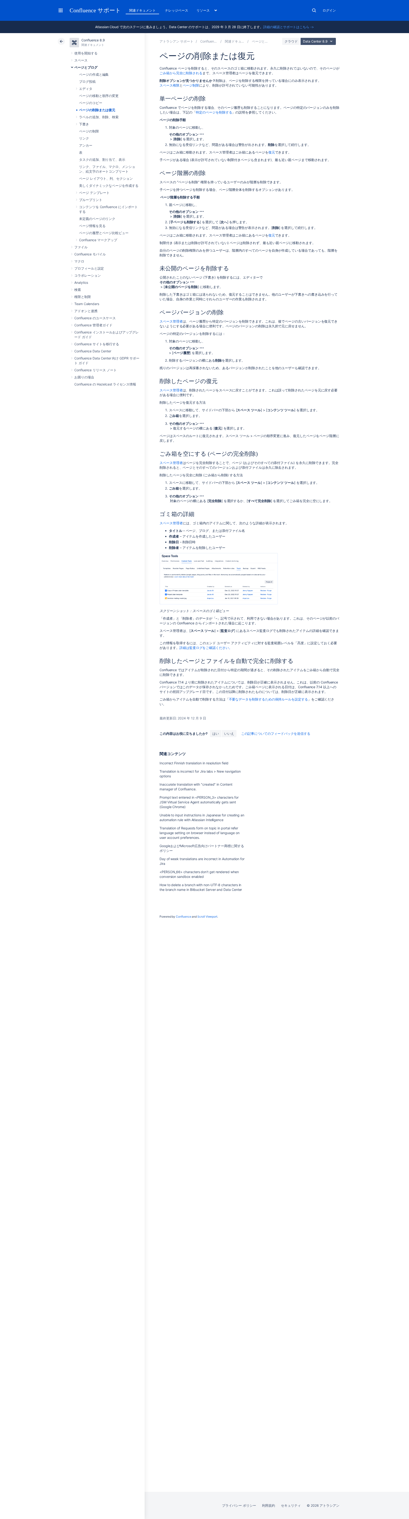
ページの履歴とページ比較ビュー (104, 233)
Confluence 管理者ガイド (93, 325)
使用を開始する (86, 53)
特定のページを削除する (214, 112)
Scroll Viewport (207, 916)
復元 (271, 152)
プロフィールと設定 (89, 268)
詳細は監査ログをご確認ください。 (205, 648)
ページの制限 (89, 131)
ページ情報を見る (92, 226)
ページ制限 (191, 85)
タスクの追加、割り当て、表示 (102, 160)
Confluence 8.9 (93, 40)
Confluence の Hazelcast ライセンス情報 (105, 384)
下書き (84, 124)
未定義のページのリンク (97, 219)
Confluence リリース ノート (95, 370)
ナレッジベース (176, 10)
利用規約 (268, 1505)
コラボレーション (87, 275)
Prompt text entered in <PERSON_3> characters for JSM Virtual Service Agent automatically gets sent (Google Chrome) (199, 802)
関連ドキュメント (142, 10)
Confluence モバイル (90, 254)
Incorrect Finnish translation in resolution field (194, 763)
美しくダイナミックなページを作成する (108, 186)
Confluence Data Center (92, 351)
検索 (314, 10)
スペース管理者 (171, 321)
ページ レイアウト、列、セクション (106, 178)
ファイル (81, 247)
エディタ (85, 89)
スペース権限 (169, 85)
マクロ (79, 261)
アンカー (85, 145)
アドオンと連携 (86, 311)
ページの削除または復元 (97, 110)
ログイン (329, 10)
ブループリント (90, 200)
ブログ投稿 (87, 81)
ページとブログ (86, 67)
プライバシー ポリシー (239, 1505)
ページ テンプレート (94, 193)
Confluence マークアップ (98, 240)
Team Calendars (86, 304)
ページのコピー (90, 103)
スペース (81, 60)
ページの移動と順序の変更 (99, 96)
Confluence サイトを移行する (96, 344)
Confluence (183, 916)
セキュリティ (291, 1505)
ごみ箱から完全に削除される (181, 73)
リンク (84, 138)
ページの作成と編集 (94, 74)
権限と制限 (82, 297)
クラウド (291, 41)
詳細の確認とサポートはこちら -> (288, 27)
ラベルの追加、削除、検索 (99, 117)
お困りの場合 (84, 377)
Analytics (81, 282)
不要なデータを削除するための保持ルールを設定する (268, 699)
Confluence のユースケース (95, 318)
